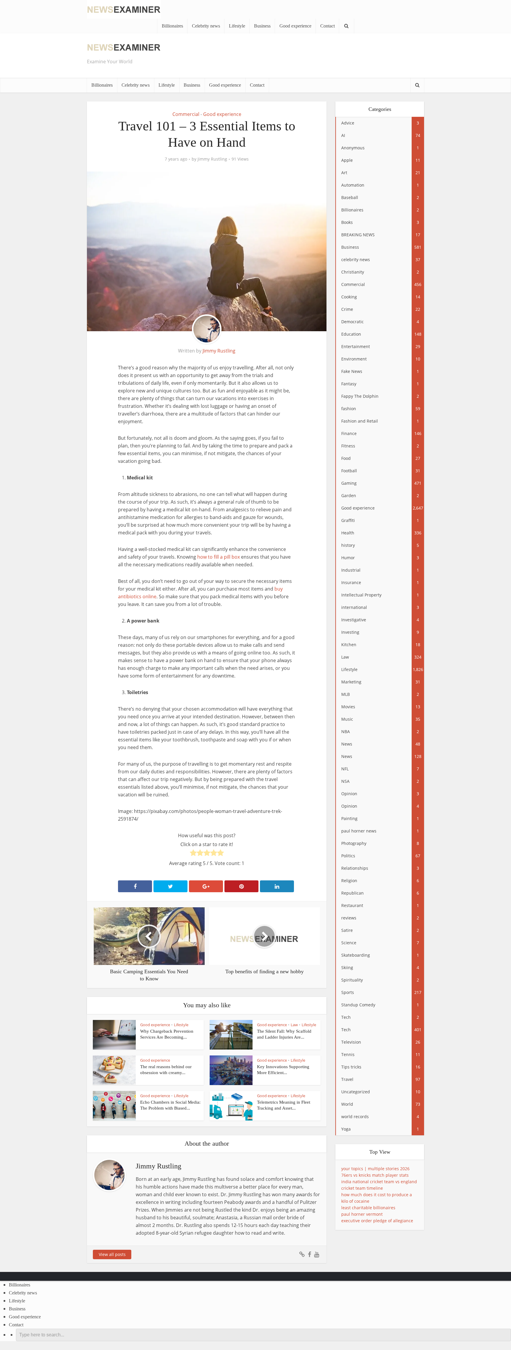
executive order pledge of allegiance (377, 1220)
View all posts (112, 1254)
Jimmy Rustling (212, 159)
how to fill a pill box (218, 557)
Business (262, 25)
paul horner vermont (362, 1214)
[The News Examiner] (124, 8)
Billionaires (172, 25)
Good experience (295, 25)
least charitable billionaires (368, 1207)
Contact (327, 25)
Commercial (185, 114)
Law (294, 1024)
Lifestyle (237, 25)
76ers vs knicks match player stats (375, 1175)
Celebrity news (206, 25)
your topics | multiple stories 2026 (375, 1168)
